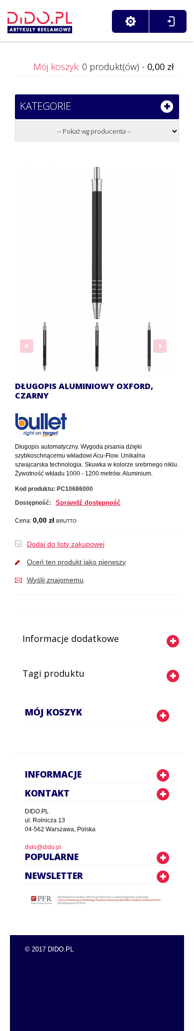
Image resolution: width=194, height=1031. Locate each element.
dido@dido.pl (43, 847)
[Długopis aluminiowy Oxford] (45, 347)
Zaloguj (171, 21)
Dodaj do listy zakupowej (65, 544)
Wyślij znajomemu (55, 580)
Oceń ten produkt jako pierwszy (76, 562)
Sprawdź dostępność (88, 502)
